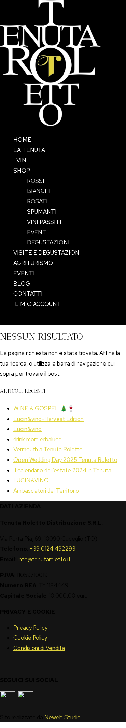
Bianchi (39, 191)
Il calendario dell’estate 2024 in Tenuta (62, 470)
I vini (20, 160)
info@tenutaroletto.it (44, 559)
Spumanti (42, 211)
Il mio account (37, 304)
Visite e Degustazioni (47, 252)
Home (22, 139)
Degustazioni (48, 242)
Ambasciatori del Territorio (46, 490)
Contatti (28, 293)
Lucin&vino (27, 429)
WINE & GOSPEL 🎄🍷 (43, 408)
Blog (21, 283)
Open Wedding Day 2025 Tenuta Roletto (65, 460)
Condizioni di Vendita (39, 648)
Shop (21, 170)
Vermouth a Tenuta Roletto (48, 449)
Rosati (37, 201)
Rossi (35, 181)
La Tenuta (29, 150)
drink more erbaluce (37, 439)
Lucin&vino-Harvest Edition (48, 419)
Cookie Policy (30, 637)
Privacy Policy (30, 627)
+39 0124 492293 (52, 548)
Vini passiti (44, 222)
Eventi (37, 232)
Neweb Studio (62, 717)
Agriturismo (33, 263)
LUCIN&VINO (31, 480)
